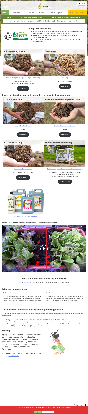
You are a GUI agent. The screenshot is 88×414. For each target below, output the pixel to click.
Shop (4, 13)
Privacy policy (48, 412)
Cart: (83, 3)
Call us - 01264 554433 (77, 13)
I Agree (38, 412)
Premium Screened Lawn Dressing (65, 126)
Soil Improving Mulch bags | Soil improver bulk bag (23, 78)
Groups (31, 13)
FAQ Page (27, 282)
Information (17, 13)
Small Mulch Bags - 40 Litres (23, 169)
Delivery (41, 13)
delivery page (14, 356)
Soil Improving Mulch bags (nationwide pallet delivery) (65, 169)
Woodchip (65, 78)
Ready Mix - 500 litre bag (23, 126)
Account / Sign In (55, 13)
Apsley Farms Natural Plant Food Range (25, 217)
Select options (23, 177)
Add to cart (23, 88)
